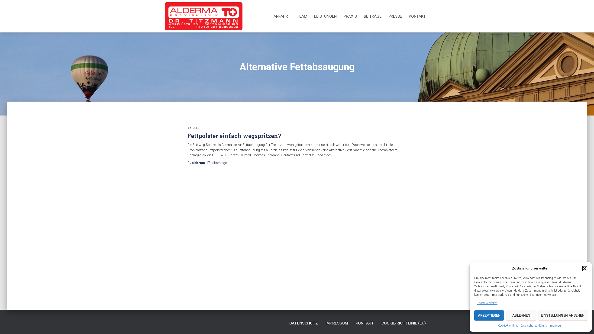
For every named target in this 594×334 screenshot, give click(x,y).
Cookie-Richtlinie (508, 325)
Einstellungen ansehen (562, 315)
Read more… (325, 155)
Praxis (350, 16)
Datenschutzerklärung (533, 325)
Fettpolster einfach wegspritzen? (234, 136)
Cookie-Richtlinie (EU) (403, 323)
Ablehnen (521, 315)
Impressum (556, 325)
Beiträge (372, 16)
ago (216, 163)
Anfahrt (282, 16)
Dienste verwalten (487, 303)
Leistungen (325, 16)
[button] (584, 268)
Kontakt (417, 16)
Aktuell (193, 128)
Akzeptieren (489, 315)
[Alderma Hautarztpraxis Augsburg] (203, 16)
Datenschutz (303, 323)
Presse (395, 16)
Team (302, 16)
